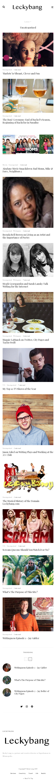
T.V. (4, 385)
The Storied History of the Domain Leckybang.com (21, 502)
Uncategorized (7, 70)
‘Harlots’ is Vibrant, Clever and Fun (21, 73)
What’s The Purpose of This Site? (20, 592)
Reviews (13, 773)
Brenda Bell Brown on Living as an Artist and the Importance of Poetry (26, 236)
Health (43, 773)
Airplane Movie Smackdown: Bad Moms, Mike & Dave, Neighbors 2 (28, 170)
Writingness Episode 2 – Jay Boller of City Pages (31, 692)
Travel (31, 773)
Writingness (17, 231)
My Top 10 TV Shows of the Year (19, 389)
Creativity (22, 773)
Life (37, 773)
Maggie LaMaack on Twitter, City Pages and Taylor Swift (26, 341)
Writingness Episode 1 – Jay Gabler (21, 638)
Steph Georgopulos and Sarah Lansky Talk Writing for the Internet (25, 285)
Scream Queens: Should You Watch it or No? (26, 550)
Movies (5, 165)
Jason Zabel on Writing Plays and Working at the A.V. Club (28, 453)
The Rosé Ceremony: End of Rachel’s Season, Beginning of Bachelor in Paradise (26, 121)
